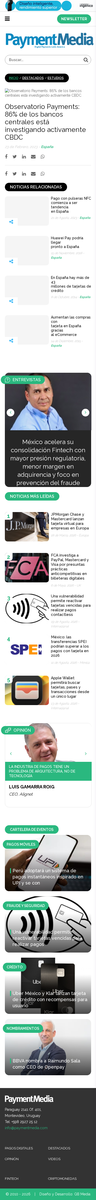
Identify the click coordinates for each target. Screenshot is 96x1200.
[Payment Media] (50, 35)
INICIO (13, 78)
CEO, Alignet (21, 794)
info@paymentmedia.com (26, 1128)
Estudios (56, 78)
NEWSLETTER (74, 19)
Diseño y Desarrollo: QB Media (64, 1194)
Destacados (33, 78)
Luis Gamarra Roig (32, 786)
